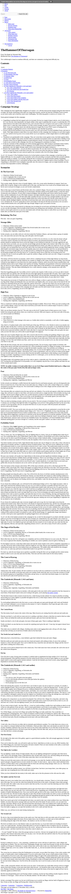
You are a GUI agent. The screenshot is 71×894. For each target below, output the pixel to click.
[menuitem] (11, 24)
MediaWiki (48, 890)
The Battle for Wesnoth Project (26, 890)
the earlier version (52, 592)
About (6, 10)
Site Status (10, 889)
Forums (6, 9)
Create (6, 7)
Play (5, 5)
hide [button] (3, 67)
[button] (5, 17)
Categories (4, 885)
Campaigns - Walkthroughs (24, 885)
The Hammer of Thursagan (19, 56)
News (6, 4)
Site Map (3, 889)
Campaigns (11, 885)
